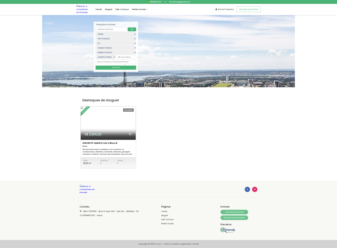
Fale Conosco (122, 9)
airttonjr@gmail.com (181, 2)
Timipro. (158, 244)
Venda (98, 9)
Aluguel (108, 9)
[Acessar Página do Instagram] (254, 189)
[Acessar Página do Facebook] (247, 189)
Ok (131, 29)
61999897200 (155, 2)
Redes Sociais (167, 223)
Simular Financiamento (234, 217)
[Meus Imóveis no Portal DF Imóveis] (227, 232)
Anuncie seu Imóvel (248, 9)
